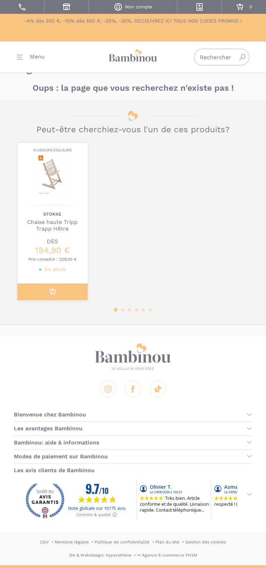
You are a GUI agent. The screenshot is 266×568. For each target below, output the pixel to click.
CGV (44, 542)
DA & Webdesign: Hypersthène (100, 555)
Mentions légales (72, 542)
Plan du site (167, 542)
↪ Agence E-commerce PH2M (167, 555)
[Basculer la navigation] (31, 57)
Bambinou (133, 55)
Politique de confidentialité (122, 542)
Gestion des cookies (205, 542)
